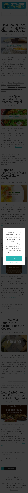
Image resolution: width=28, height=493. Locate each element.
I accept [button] (14, 258)
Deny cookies (14, 262)
